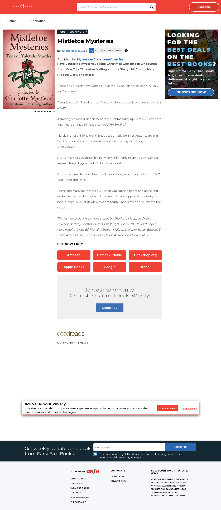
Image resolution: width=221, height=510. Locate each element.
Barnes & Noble (109, 255)
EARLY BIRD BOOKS (79, 488)
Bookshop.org (145, 255)
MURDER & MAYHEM (79, 497)
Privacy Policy (118, 481)
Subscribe (204, 6)
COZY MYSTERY (78, 32)
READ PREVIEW (42, 111)
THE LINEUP (75, 493)
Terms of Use (117, 476)
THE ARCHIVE (76, 483)
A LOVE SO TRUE (78, 479)
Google (110, 267)
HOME (62, 32)
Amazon (73, 255)
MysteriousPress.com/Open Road (102, 59)
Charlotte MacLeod (74, 51)
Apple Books (74, 267)
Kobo (145, 267)
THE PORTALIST (78, 502)
